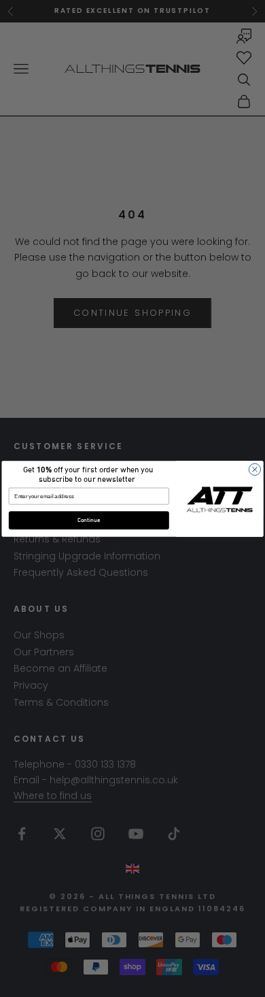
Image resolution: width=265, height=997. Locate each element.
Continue (89, 520)
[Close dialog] (254, 469)
